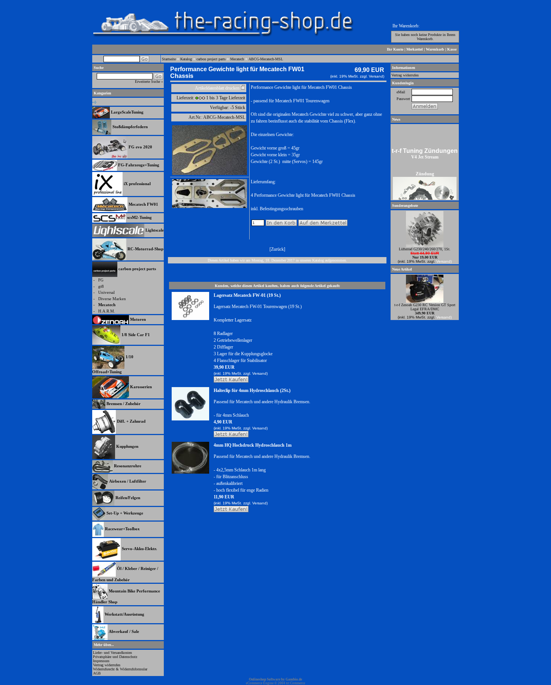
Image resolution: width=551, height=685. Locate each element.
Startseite (169, 59)
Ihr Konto (395, 49)
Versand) (376, 76)
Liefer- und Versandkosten (112, 653)
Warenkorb (435, 49)
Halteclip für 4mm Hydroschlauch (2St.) (252, 390)
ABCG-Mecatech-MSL (266, 59)
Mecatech (237, 59)
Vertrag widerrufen (106, 665)
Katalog (186, 59)
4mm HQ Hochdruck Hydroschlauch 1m (253, 445)
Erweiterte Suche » (149, 81)
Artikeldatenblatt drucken (217, 88)
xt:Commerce (295, 683)
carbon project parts (211, 59)
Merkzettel (414, 49)
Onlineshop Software (264, 679)
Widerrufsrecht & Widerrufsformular (120, 669)
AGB (97, 673)
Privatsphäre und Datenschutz (115, 657)
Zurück (277, 249)
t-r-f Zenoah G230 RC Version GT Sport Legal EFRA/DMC (424, 307)
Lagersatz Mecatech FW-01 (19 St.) (247, 295)
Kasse (452, 49)
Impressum (101, 661)
